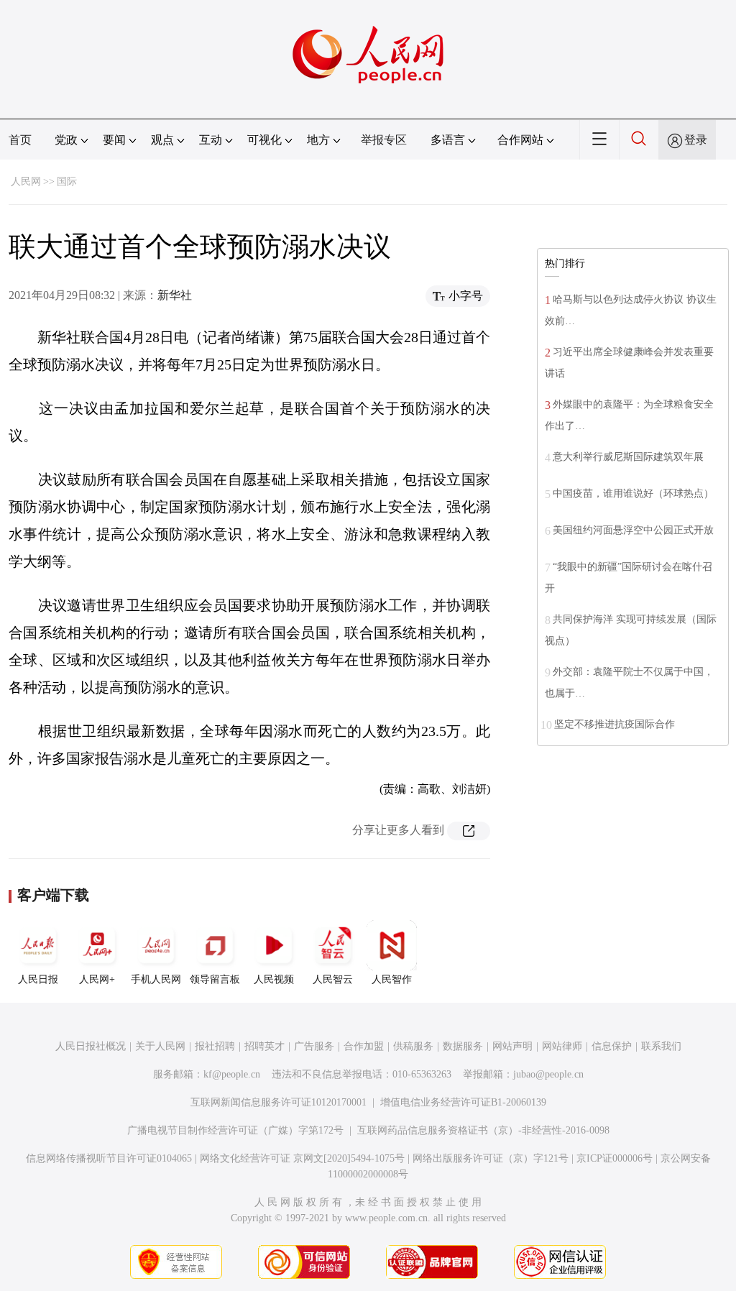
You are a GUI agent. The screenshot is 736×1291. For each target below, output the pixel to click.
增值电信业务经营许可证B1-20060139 (463, 1102)
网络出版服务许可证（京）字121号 (491, 1158)
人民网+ (97, 979)
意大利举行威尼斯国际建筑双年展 (628, 456)
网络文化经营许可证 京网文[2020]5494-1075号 (302, 1158)
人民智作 (392, 979)
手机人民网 (156, 979)
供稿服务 (413, 1046)
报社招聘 (215, 1046)
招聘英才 (264, 1046)
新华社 (174, 295)
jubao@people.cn (548, 1074)
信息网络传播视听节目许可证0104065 (109, 1158)
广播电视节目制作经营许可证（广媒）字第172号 (235, 1130)
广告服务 (314, 1046)
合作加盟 (364, 1046)
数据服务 (463, 1046)
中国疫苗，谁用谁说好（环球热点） (633, 493)
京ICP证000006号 (614, 1158)
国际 (67, 181)
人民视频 (274, 979)
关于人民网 (160, 1046)
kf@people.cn (231, 1074)
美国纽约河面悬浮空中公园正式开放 (633, 530)
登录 (695, 140)
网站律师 (562, 1046)
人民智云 (333, 979)
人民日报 (38, 979)
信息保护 (612, 1046)
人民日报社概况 (90, 1046)
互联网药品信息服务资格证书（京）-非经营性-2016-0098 (483, 1130)
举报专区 (384, 140)
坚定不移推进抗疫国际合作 (614, 724)
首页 (20, 140)
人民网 (26, 181)
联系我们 (661, 1046)
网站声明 (512, 1046)
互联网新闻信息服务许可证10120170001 (278, 1102)
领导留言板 (215, 979)
